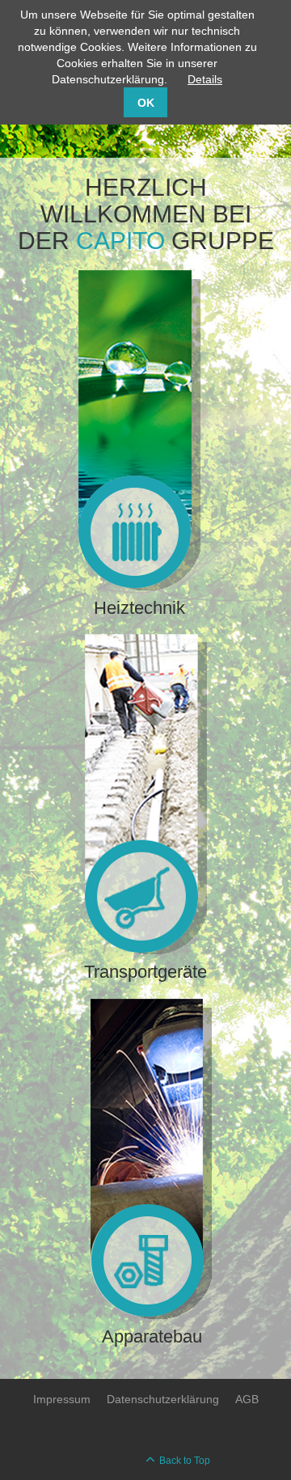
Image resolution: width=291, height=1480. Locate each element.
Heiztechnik (139, 608)
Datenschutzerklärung (163, 1399)
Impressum (62, 1399)
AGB (247, 1399)
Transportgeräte (145, 972)
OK (145, 102)
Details (205, 79)
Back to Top (184, 1460)
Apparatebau (152, 1336)
